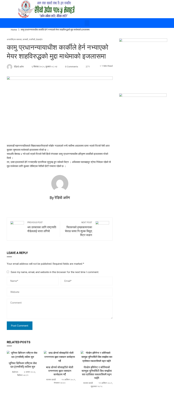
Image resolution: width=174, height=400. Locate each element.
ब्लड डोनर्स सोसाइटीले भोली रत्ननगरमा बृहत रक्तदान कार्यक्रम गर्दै (59, 371)
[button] (87, 23)
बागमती (25, 39)
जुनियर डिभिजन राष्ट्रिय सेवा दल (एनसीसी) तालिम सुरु (23, 365)
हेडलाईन (39, 39)
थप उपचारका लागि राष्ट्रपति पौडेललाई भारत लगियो (41, 227)
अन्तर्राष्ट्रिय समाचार (14, 39)
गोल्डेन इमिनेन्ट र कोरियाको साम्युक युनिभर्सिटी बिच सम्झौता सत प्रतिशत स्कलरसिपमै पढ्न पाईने (97, 372)
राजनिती (32, 39)
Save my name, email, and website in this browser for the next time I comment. (55, 272)
